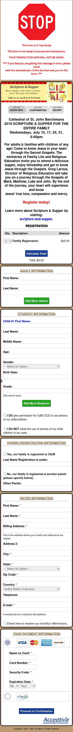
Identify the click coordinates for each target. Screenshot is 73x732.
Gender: (8, 362)
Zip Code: (10, 574)
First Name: (11, 278)
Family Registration (25, 241)
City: (7, 554)
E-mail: (9, 605)
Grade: (7, 386)
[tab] (36, 643)
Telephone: (10, 595)
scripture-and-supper (36, 219)
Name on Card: (20, 653)
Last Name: (10, 288)
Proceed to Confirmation (36, 711)
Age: (6, 352)
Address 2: (10, 543)
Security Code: (20, 672)
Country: (10, 584)
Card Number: (20, 663)
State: (8, 564)
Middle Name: (12, 341)
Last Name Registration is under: (25, 459)
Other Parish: (12, 483)
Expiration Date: (21, 682)
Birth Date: (10, 372)
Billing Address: (15, 526)
